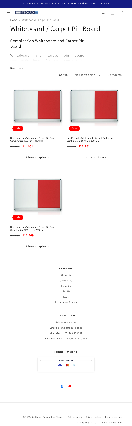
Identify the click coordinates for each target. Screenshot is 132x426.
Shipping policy (88, 422)
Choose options (37, 157)
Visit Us (66, 291)
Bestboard (36, 416)
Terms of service (113, 416)
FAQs (66, 296)
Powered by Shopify (53, 416)
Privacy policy (93, 416)
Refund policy (75, 416)
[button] (8, 12)
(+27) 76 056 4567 (72, 333)
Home (14, 20)
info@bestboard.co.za (70, 327)
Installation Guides (66, 302)
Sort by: (64, 75)
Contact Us (66, 280)
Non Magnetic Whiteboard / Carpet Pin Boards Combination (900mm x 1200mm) (90, 139)
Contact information (111, 422)
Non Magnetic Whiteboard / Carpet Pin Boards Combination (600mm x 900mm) (33, 139)
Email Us (66, 286)
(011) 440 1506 (101, 3)
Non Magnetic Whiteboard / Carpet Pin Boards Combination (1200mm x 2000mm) (33, 228)
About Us (66, 275)
